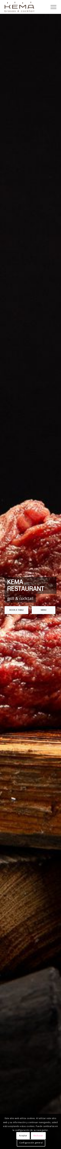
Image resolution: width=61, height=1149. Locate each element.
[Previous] (8, 588)
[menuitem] (51, 7)
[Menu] (51, 7)
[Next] (53, 588)
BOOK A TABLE (16, 610)
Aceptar (23, 1135)
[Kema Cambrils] (25, 7)
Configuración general (31, 1142)
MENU (43, 610)
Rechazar (38, 1135)
